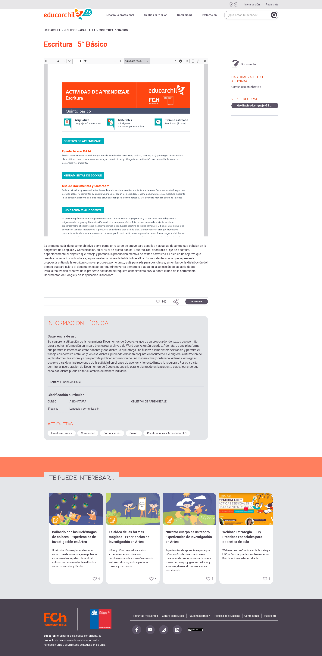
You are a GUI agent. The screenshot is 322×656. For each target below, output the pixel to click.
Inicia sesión (252, 4)
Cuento (134, 433)
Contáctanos (252, 615)
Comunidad (184, 15)
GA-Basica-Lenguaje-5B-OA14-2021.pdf (257, 105)
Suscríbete (270, 615)
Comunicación (112, 433)
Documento (248, 64)
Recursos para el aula (79, 30)
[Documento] (235, 63)
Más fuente (236, 4)
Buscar (274, 15)
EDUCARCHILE (52, 30)
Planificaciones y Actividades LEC (166, 433)
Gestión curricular (155, 15)
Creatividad (88, 433)
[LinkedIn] (177, 629)
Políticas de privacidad (227, 615)
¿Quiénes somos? (199, 615)
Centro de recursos (173, 615)
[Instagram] (163, 629)
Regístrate (272, 4)
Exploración (209, 15)
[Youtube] (150, 629)
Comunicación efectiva (246, 87)
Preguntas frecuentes (145, 615)
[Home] (68, 13)
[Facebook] (136, 629)
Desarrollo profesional (119, 15)
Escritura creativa (61, 433)
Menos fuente (231, 4)
